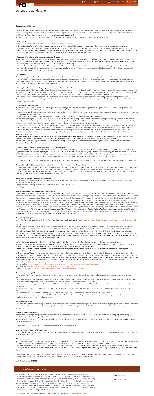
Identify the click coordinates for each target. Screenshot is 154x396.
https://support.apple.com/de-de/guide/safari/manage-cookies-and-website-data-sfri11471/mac (54, 268)
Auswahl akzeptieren (119, 379)
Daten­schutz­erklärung (62, 390)
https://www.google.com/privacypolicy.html (31, 295)
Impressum (77, 388)
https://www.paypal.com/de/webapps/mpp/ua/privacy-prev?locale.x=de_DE (109, 220)
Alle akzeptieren (119, 375)
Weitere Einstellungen (78, 393)
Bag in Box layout (55, 5)
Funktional (64, 393)
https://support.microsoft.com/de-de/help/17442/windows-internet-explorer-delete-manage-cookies (63, 264)
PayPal (54, 393)
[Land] (109, 2)
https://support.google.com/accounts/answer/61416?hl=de (48, 262)
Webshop (46, 5)
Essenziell (22, 393)
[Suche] (118, 2)
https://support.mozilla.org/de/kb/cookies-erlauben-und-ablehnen (50, 266)
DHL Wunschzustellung (39, 393)
